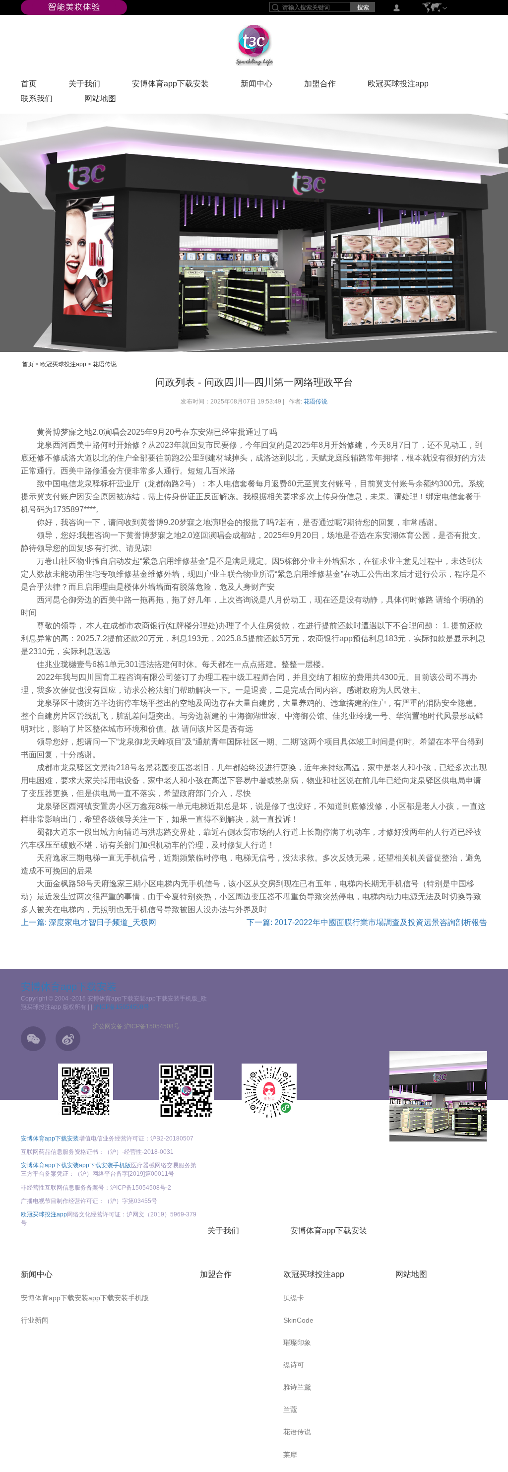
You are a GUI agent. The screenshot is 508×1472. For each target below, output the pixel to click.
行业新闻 (35, 1320)
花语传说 (105, 364)
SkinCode (298, 1320)
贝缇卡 (293, 1298)
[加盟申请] (438, 1096)
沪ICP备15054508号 (121, 1007)
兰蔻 (290, 1409)
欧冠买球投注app (398, 86)
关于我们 (84, 86)
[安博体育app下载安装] (74, 6)
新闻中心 (256, 86)
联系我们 (37, 101)
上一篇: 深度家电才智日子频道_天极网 (88, 922)
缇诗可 (293, 1365)
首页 (29, 86)
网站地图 (100, 101)
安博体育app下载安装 (170, 86)
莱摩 (290, 1455)
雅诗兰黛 (297, 1387)
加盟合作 (320, 86)
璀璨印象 (297, 1342)
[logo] (254, 45)
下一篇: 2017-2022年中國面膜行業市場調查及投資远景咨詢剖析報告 (367, 922)
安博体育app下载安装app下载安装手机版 (76, 1165)
